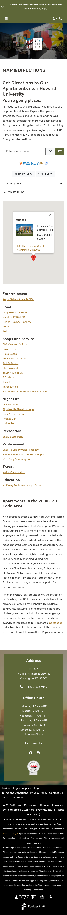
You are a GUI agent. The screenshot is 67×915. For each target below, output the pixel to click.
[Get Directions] (59, 151)
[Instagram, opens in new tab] (38, 753)
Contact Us (56, 792)
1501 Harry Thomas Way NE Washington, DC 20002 (35, 248)
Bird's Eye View (25, 174)
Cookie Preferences (13, 797)
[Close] (50, 215)
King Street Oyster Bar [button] (16, 312)
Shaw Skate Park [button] (13, 436)
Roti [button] (5, 331)
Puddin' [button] (7, 326)
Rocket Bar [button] (9, 418)
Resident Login (11, 788)
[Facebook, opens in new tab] (30, 753)
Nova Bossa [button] (10, 353)
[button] (33, 7)
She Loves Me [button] (11, 368)
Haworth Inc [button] (10, 349)
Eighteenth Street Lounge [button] (18, 409)
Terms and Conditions (15, 792)
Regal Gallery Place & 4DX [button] (18, 299)
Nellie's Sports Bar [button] (14, 414)
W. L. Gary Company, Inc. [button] (17, 459)
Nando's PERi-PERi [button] (14, 317)
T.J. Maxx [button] (8, 377)
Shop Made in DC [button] (13, 372)
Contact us (55, 622)
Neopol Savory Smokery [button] (17, 322)
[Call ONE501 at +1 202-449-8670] (61, 18)
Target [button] (6, 382)
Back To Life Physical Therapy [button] (21, 449)
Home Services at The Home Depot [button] (23, 454)
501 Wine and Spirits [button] (15, 344)
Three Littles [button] (10, 386)
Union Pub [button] (9, 423)
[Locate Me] (50, 151)
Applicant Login (31, 788)
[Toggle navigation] (6, 18)
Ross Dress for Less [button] (15, 358)
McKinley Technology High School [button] (23, 485)
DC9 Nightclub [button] (11, 404)
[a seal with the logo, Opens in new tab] (33, 767)
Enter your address (17, 151)
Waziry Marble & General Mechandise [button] (25, 391)
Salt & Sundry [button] (11, 363)
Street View (46, 174)
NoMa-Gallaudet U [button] (14, 472)
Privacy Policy (38, 792)
